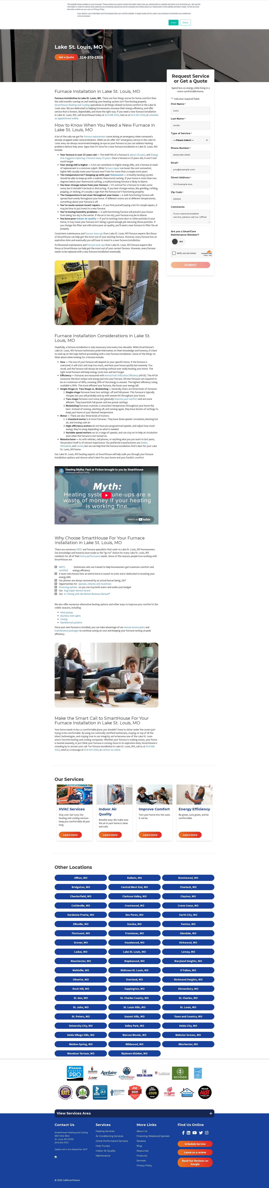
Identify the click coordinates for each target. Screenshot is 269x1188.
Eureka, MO (134, 924)
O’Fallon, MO (188, 970)
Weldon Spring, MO (81, 1044)
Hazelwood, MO (134, 942)
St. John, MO (81, 1007)
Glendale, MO (188, 933)
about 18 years (137, 154)
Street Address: (181, 177)
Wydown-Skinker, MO (134, 1053)
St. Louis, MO (188, 1007)
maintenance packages (67, 630)
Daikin (144, 442)
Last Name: (178, 118)
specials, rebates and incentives (94, 583)
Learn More (74, 813)
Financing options (68, 587)
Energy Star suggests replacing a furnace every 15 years (109, 156)
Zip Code (177, 192)
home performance (90, 556)
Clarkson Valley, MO (134, 896)
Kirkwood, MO (188, 942)
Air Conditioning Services (109, 1136)
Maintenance (103, 1155)
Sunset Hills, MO (134, 1016)
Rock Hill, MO (80, 988)
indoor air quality (86, 218)
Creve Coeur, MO (188, 905)
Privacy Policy (144, 1165)
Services (141, 1160)
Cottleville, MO (80, 905)
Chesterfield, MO (80, 896)
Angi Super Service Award (77, 590)
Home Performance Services (112, 1141)
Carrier (79, 446)
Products (142, 1155)
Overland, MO (134, 979)
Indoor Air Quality (105, 1150)
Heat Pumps (103, 1146)
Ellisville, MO (81, 924)
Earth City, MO (188, 914)
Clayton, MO (188, 896)
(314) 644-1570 (62, 1142)
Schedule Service (195, 1144)
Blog (139, 1146)
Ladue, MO (80, 951)
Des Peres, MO (134, 914)
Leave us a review (195, 1152)
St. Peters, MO (81, 1016)
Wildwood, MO (134, 1044)
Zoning (64, 619)
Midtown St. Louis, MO (134, 970)
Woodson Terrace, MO (80, 1053)
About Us (142, 1131)
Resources (142, 1150)
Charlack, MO (188, 887)
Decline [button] (185, 22)
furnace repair (112, 168)
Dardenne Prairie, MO (80, 914)
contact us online (111, 749)
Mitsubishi (65, 446)
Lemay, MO (188, 951)
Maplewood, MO (134, 961)
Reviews (141, 1141)
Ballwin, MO (134, 877)
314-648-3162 (112, 115)
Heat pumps (66, 612)
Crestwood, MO (134, 905)
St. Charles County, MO (134, 998)
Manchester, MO (81, 961)
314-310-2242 (138, 115)
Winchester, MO (188, 1044)
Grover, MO (81, 942)
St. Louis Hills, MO (134, 1007)
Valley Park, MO (134, 1025)
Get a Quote (66, 57)
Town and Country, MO (188, 1016)
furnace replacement (95, 136)
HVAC (79, 549)
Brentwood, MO (188, 877)
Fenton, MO (188, 924)
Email (175, 162)
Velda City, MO (188, 1025)
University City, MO (81, 1025)
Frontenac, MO (134, 933)
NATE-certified (63, 568)
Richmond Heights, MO (188, 979)
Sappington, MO (134, 988)
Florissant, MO (81, 933)
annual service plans (134, 627)
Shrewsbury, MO (188, 988)
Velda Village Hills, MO (80, 1035)
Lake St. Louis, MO (134, 951)
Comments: (178, 207)
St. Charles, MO (188, 998)
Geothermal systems (71, 622)
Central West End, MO (134, 887)
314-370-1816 (91, 57)
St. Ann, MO (81, 998)
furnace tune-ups (94, 233)
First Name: (178, 104)
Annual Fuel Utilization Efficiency (121, 375)
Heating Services (105, 1131)
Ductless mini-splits (70, 615)
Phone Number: (181, 148)
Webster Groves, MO (188, 1035)
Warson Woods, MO (134, 1035)
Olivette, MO (81, 979)
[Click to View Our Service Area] (56, 1157)
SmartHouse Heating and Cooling (72, 104)
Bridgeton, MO (81, 887)
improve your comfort (125, 399)
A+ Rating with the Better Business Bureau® (87, 593)
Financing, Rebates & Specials (153, 1136)
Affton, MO (80, 877)
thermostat (116, 174)
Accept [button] (173, 22)
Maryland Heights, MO (188, 961)
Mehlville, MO (80, 970)
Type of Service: (181, 133)
